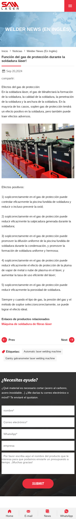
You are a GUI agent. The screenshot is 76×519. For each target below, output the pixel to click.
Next (64, 339)
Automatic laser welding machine (42, 351)
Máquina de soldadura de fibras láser (27, 324)
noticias (17, 51)
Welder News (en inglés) (42, 51)
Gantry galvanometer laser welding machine (30, 358)
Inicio (5, 51)
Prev (12, 339)
